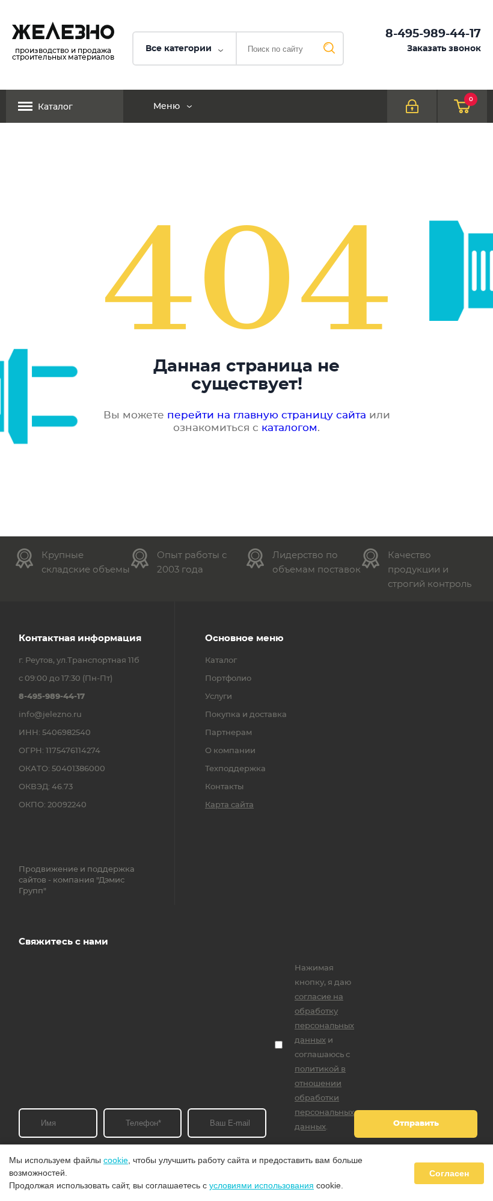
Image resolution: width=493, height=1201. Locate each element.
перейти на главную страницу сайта (266, 415)
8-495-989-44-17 (433, 34)
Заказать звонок (444, 49)
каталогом (289, 428)
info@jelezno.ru (50, 715)
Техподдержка (235, 769)
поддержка (111, 870)
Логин (411, 106)
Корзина (471, 99)
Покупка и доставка (246, 715)
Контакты (224, 787)
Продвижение (48, 870)
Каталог (55, 107)
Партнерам (228, 733)
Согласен (449, 1173)
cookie (115, 1160)
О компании (230, 751)
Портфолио (228, 679)
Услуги (218, 697)
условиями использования (261, 1185)
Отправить (416, 1124)
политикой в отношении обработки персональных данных (324, 1098)
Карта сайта (229, 805)
